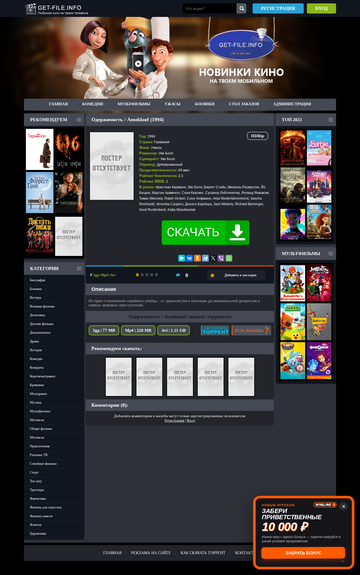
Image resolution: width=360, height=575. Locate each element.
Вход (321, 8)
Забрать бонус (304, 552)
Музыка (35, 402)
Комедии (92, 104)
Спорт (34, 472)
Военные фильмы (42, 306)
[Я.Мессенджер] (181, 258)
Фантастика (38, 498)
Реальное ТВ (39, 455)
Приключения (40, 446)
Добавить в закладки (240, 275)
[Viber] (221, 258)
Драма (34, 341)
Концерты (37, 367)
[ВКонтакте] (189, 258)
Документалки (40, 332)
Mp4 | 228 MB (138, 330)
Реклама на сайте (151, 553)
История (36, 350)
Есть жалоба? (251, 330)
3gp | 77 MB (104, 330)
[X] (213, 258)
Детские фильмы (41, 324)
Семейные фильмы (43, 463)
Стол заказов (244, 104)
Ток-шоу (36, 481)
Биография (37, 280)
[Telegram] (205, 258)
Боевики (205, 104)
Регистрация (278, 8)
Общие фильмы (41, 428)
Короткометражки (42, 376)
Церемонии (38, 533)
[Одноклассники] (197, 258)
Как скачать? (215, 330)
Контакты (246, 553)
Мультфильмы (134, 104)
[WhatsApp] (229, 258)
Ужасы (173, 104)
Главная (58, 104)
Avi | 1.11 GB (173, 330)
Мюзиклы (37, 420)
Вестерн (35, 297)
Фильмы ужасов (41, 516)
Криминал (37, 385)
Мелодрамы (38, 393)
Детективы (37, 315)
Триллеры (37, 490)
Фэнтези (35, 525)
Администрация (292, 104)
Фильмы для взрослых (46, 507)
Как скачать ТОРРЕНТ (203, 553)
